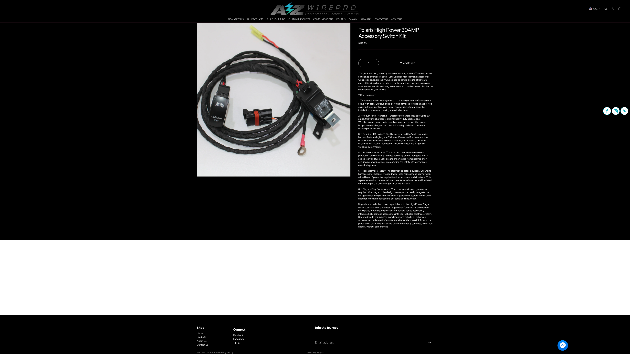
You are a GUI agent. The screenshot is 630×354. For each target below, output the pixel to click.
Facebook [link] (238, 335)
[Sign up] (429, 342)
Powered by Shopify (224, 352)
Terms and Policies (315, 352)
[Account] (612, 8)
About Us (202, 340)
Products (201, 336)
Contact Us (202, 344)
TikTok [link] (236, 342)
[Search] (605, 8)
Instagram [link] (238, 338)
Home (200, 333)
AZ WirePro (209, 352)
